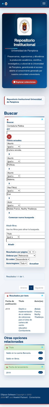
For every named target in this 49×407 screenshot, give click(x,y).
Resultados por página (16, 252)
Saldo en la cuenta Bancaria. (18, 353)
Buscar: (10, 122)
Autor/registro (12, 263)
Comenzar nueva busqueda (21, 217)
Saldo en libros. (13, 358)
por (8, 128)
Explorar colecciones (25, 82)
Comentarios (34, 397)
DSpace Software (8, 394)
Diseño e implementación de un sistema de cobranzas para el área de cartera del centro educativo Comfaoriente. (25, 319)
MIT (7, 397)
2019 (8, 372)
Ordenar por (11, 255)
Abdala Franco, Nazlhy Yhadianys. (39, 312)
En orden (10, 259)
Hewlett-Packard (20, 397)
